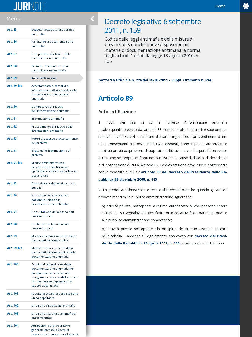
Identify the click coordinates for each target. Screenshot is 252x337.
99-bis (17, 248)
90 (15, 106)
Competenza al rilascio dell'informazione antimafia (51, 108)
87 (15, 54)
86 (15, 41)
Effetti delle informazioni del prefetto (51, 153)
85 (15, 29)
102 (15, 305)
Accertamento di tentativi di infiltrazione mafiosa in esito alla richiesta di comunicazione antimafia (54, 92)
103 (15, 313)
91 (15, 118)
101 (15, 293)
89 (15, 78)
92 (15, 126)
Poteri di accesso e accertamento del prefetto (55, 141)
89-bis (17, 86)
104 (15, 325)
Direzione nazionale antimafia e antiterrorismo (54, 315)
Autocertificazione (44, 78)
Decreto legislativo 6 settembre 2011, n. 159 (153, 26)
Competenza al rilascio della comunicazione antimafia (51, 56)
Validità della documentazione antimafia (52, 44)
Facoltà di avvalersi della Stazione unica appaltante (55, 296)
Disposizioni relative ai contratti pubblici (53, 185)
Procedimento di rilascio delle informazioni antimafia (52, 128)
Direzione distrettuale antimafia (53, 305)
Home (220, 6)
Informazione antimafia (48, 118)
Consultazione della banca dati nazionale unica (53, 214)
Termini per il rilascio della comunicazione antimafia (50, 68)
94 (15, 150)
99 (15, 236)
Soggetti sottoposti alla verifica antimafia (53, 32)
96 (15, 195)
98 (15, 224)
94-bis (17, 163)
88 (15, 66)
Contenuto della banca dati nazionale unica (50, 226)
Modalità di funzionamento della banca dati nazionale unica (54, 238)
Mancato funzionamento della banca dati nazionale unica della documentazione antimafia (54, 252)
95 (15, 183)
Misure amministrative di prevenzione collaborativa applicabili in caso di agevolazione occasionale (55, 169)
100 (15, 264)
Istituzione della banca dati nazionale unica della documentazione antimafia (50, 199)
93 (15, 138)
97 (15, 212)
